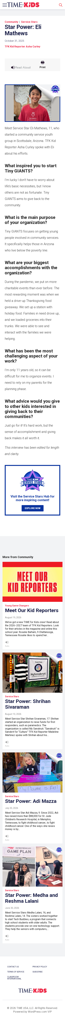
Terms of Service (15, 972)
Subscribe (37, 972)
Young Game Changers (17, 605)
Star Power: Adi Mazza (30, 801)
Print (42, 67)
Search (60, 4)
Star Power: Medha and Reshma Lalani (31, 898)
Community (11, 21)
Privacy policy (39, 967)
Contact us (13, 967)
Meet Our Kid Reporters (32, 610)
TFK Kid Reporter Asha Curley (22, 46)
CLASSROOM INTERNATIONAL (14, 978)
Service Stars (29, 21)
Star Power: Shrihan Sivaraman (27, 704)
